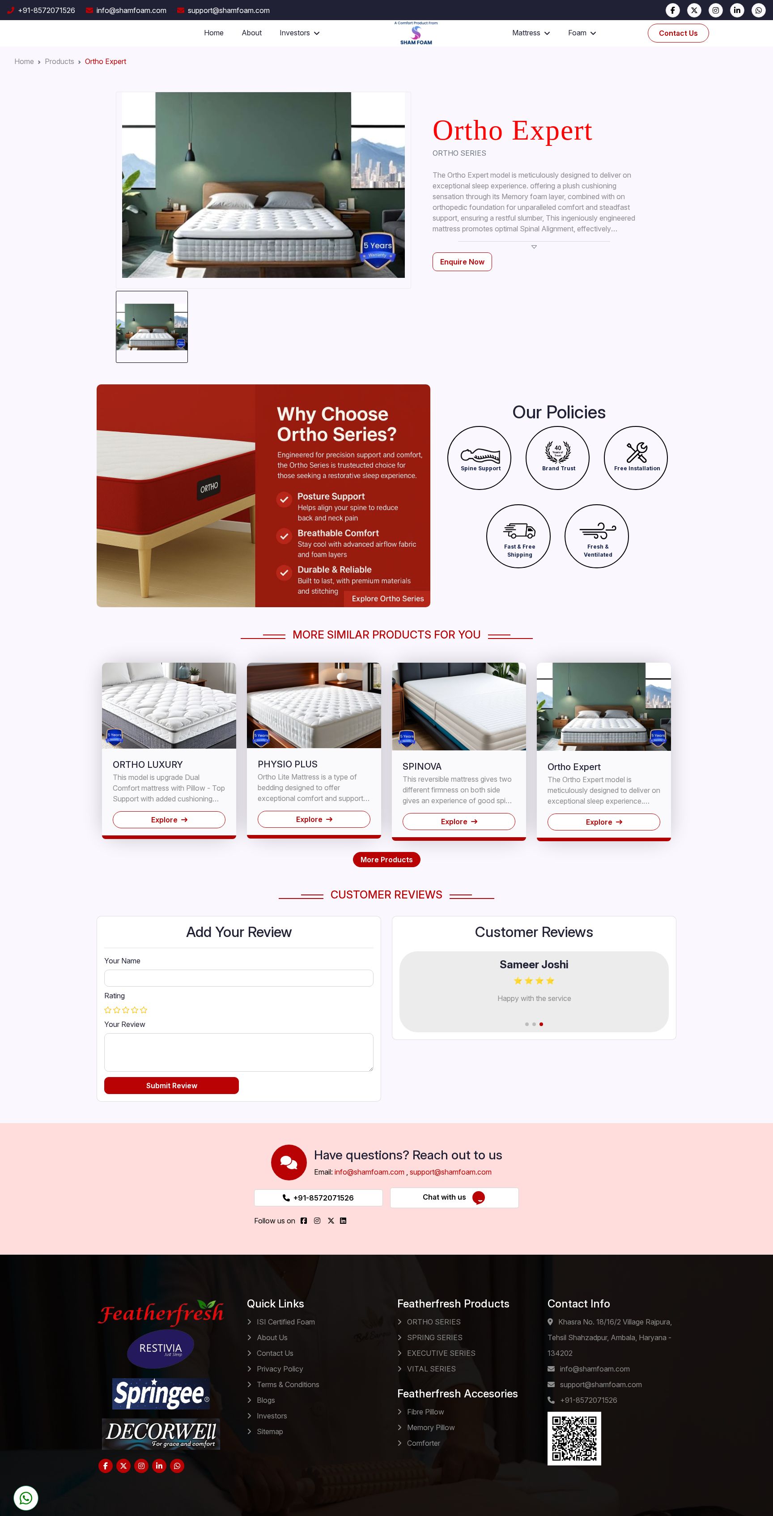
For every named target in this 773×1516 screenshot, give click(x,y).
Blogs (265, 1400)
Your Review (124, 1024)
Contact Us (678, 33)
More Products (387, 859)
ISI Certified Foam (285, 1321)
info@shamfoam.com (131, 10)
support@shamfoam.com (229, 10)
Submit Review (171, 1085)
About (252, 32)
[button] (480, 451)
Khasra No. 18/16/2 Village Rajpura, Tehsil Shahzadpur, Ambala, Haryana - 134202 (610, 1337)
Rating (114, 995)
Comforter (422, 1443)
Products (59, 61)
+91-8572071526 (46, 10)
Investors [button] (295, 32)
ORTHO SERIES (433, 1321)
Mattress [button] (526, 32)
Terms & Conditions (287, 1384)
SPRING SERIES (434, 1337)
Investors (271, 1415)
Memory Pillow (430, 1427)
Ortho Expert (105, 61)
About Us (271, 1337)
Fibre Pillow (424, 1411)
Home (214, 32)
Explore (164, 819)
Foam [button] (577, 32)
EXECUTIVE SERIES (440, 1353)
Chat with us (447, 1197)
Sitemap (269, 1431)
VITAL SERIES (430, 1368)
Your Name (122, 960)
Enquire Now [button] (462, 261)
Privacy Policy (279, 1368)
